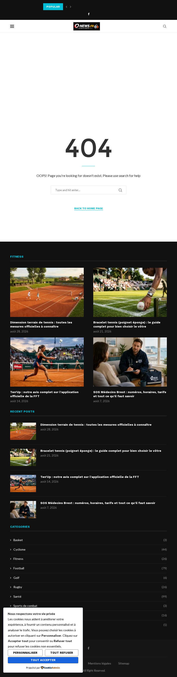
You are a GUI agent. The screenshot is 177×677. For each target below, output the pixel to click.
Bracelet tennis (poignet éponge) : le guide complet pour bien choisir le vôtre (126, 324)
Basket (90, 540)
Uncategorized (90, 625)
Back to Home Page (88, 208)
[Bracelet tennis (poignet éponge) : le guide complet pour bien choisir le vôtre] (130, 292)
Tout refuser (61, 652)
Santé (90, 596)
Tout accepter (43, 660)
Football (90, 568)
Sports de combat (90, 606)
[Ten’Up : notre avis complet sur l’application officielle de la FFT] (47, 361)
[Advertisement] (88, 76)
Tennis (90, 615)
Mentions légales (99, 663)
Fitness (90, 558)
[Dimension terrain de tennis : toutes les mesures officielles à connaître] (47, 292)
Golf (90, 577)
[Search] (165, 26)
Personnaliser (25, 652)
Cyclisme (90, 549)
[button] (66, 6)
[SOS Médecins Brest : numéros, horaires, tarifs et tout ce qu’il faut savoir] (130, 361)
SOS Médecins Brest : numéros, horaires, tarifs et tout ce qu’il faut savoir (129, 394)
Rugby (90, 587)
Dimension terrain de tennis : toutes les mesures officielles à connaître (41, 324)
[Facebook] (88, 14)
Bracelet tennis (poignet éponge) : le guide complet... (79, 6)
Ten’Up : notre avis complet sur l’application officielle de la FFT (44, 394)
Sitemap (123, 663)
